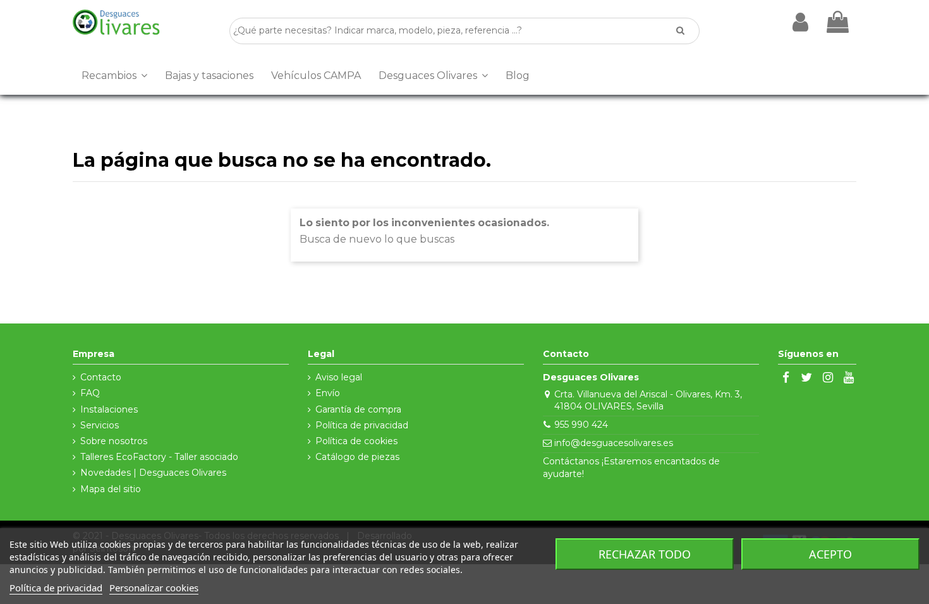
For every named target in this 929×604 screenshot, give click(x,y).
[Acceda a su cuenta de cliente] (800, 22)
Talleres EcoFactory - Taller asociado (159, 456)
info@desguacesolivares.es (613, 443)
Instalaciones (109, 409)
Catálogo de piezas (357, 456)
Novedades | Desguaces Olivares (153, 472)
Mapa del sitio (110, 489)
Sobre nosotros (113, 441)
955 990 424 (581, 424)
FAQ (90, 393)
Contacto (100, 377)
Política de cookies (356, 441)
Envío (327, 393)
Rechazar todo (644, 554)
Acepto (830, 554)
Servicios (99, 425)
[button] (114, 76)
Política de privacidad (361, 425)
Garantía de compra (358, 409)
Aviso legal (338, 377)
